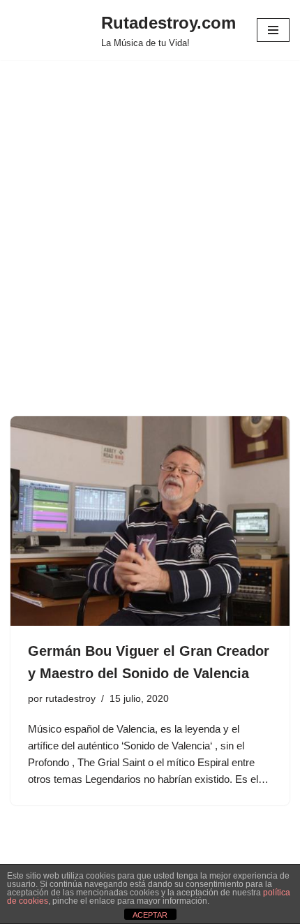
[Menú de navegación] (273, 30)
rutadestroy (70, 699)
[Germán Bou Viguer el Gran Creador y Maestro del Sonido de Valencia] (150, 521)
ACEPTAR (150, 915)
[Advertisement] (150, 259)
